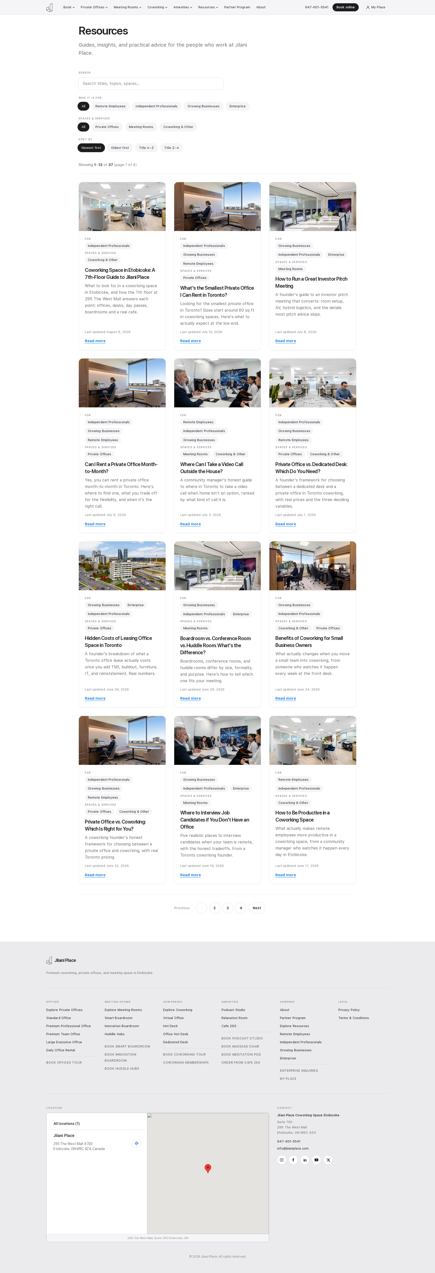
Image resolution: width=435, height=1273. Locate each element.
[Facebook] (293, 1159)
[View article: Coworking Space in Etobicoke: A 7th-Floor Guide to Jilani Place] (122, 206)
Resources (206, 7)
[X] (328, 1159)
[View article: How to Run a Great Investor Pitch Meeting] (312, 206)
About (261, 7)
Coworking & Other (103, 260)
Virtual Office (173, 1018)
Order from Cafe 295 (241, 1062)
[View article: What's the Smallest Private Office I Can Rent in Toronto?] (217, 206)
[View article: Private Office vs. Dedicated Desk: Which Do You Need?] (312, 382)
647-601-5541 (317, 7)
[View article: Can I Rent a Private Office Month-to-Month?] (122, 382)
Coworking (156, 7)
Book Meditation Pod (241, 1054)
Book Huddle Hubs (122, 1068)
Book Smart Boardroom (127, 1046)
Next (257, 908)
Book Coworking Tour (184, 1054)
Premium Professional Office (68, 1026)
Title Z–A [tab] (171, 148)
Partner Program (237, 7)
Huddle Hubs (115, 1034)
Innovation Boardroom (122, 1026)
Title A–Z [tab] (146, 148)
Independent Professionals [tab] (156, 106)
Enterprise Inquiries (299, 1070)
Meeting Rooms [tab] (141, 127)
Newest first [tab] (91, 148)
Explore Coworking (177, 1010)
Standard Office (58, 1018)
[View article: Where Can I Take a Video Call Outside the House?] (217, 382)
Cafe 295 (229, 1026)
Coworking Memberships (186, 1062)
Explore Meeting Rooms (123, 1010)
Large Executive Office (64, 1042)
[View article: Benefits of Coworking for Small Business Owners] (312, 565)
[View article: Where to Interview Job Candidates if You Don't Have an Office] (217, 740)
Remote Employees (198, 264)
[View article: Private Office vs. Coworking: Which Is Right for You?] (122, 740)
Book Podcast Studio (242, 1038)
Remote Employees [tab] (110, 106)
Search (85, 72)
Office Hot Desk (175, 1034)
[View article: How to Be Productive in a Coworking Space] (312, 740)
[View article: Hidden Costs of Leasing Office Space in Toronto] (122, 565)
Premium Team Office (63, 1034)
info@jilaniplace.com (293, 1148)
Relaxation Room (234, 1018)
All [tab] (83, 106)
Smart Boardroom (118, 1018)
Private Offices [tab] (107, 127)
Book (67, 7)
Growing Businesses (199, 254)
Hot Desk (170, 1026)
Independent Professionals (109, 246)
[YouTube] (316, 1159)
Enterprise (336, 254)
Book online (346, 7)
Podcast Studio (233, 1010)
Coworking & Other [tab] (178, 127)
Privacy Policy (349, 1010)
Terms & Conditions (353, 1018)
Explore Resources (294, 1026)
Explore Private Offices (64, 1010)
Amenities (181, 7)
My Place (288, 1079)
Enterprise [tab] (238, 106)
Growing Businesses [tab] (203, 106)
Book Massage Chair (240, 1046)
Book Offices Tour (64, 1062)
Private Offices (92, 7)
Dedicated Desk (175, 1042)
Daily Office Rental (60, 1050)
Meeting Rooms (126, 7)
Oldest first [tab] (120, 148)
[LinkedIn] (304, 1159)
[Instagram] (281, 1159)
